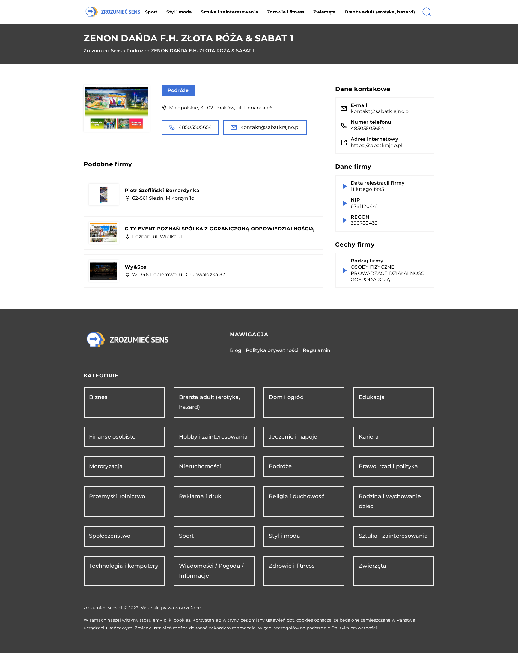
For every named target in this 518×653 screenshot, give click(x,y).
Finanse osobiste (112, 436)
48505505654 (195, 127)
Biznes (98, 397)
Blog (235, 350)
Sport (151, 12)
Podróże (178, 90)
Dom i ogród (286, 397)
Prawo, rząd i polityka (388, 466)
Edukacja (372, 397)
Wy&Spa (136, 267)
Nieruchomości (200, 466)
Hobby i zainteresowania (213, 436)
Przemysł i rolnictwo (117, 496)
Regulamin (316, 350)
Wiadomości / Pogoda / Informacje (211, 571)
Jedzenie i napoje (293, 436)
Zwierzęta (324, 12)
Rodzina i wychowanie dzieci (390, 501)
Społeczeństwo (109, 536)
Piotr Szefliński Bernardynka (162, 190)
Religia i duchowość (296, 496)
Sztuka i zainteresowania (229, 12)
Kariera (369, 436)
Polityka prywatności (272, 350)
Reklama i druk (200, 496)
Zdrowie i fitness (285, 12)
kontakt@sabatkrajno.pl (270, 127)
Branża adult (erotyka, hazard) (380, 12)
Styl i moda (179, 12)
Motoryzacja (106, 466)
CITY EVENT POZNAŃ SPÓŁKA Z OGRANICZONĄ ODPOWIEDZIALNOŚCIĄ (219, 229)
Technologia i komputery (123, 566)
